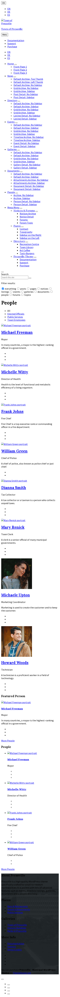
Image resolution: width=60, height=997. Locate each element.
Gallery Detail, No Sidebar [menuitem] (27, 164)
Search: (5, 274)
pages (33, 288)
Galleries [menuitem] (12, 149)
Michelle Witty (14, 372)
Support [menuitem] (11, 43)
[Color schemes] (2, 979)
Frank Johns (12, 411)
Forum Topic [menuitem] (26, 222)
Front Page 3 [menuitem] (20, 72)
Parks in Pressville (16, 930)
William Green (14, 451)
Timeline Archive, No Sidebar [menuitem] (29, 137)
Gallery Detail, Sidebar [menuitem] (25, 167)
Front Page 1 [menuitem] (20, 66)
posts (23, 288)
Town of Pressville (12, 28)
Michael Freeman (17, 332)
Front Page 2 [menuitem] (20, 69)
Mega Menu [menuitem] (13, 207)
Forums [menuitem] (24, 219)
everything (10, 288)
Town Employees (16, 319)
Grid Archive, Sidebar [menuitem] (24, 91)
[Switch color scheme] (8, 984)
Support (11, 946)
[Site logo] (10, 23)
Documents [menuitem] (13, 170)
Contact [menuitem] (24, 228)
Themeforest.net (22, 972)
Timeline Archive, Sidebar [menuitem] (27, 140)
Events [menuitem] (11, 121)
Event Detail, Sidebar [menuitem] (25, 146)
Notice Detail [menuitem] (27, 216)
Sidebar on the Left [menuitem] (29, 238)
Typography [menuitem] (26, 231)
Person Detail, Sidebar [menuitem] (25, 204)
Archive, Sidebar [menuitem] (22, 198)
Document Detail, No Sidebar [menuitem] (29, 186)
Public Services (15, 316)
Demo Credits (14, 949)
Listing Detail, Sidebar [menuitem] (25, 118)
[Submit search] (30, 278)
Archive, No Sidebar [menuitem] (24, 195)
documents (43, 291)
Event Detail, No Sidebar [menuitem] (26, 143)
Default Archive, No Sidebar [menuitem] (28, 85)
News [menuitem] (10, 75)
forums (16, 294)
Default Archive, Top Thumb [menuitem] (28, 78)
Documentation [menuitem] (15, 40)
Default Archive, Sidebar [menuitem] (26, 106)
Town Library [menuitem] (26, 247)
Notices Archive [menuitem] (28, 213)
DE (8, 11)
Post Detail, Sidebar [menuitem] (24, 97)
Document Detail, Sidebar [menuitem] (27, 189)
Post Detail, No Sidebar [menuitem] (26, 94)
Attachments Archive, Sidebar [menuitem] (29, 182)
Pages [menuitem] (17, 225)
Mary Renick (12, 527)
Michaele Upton (15, 595)
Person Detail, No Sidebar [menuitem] (27, 201)
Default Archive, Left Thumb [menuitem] (28, 82)
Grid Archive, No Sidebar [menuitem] (26, 88)
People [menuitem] (11, 192)
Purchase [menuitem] (12, 46)
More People (8, 740)
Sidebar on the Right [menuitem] (30, 235)
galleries (29, 291)
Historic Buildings (16, 927)
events (17, 291)
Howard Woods (14, 662)
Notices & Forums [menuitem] (24, 210)
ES (8, 14)
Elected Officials (15, 313)
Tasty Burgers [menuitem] (27, 253)
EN (3, 3)
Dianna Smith (13, 487)
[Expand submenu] (15, 64)
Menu (4, 34)
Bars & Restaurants (17, 906)
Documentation (15, 943)
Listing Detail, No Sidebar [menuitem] (27, 115)
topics (27, 294)
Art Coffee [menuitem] (25, 250)
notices (44, 288)
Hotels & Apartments (18, 909)
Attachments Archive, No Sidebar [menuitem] (31, 179)
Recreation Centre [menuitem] (29, 244)
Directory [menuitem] (12, 100)
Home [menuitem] (10, 63)
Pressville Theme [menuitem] (23, 256)
